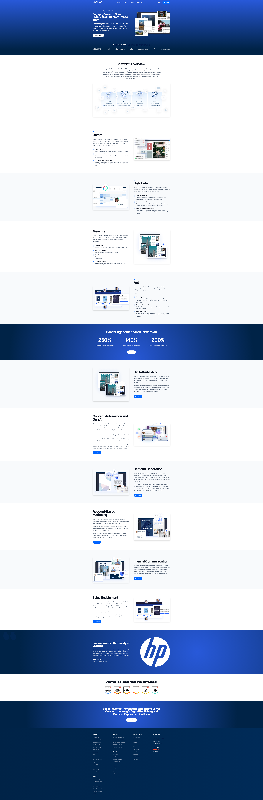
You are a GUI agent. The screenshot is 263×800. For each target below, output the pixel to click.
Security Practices (136, 756)
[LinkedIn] (156, 734)
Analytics (94, 757)
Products (126, 2)
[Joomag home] (97, 2)
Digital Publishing (96, 779)
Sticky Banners (96, 749)
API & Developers (116, 761)
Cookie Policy (135, 754)
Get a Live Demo (98, 35)
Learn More (138, 396)
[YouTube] (159, 734)
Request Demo (131, 719)
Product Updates (116, 773)
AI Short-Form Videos (97, 771)
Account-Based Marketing (98, 781)
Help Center (135, 739)
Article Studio (95, 766)
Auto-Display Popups (97, 747)
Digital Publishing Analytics (118, 747)
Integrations (95, 762)
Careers (114, 771)
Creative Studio (96, 737)
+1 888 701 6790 (156, 741)
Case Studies (139, 2)
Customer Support (136, 737)
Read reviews (155, 751)
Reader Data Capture (117, 744)
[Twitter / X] (153, 734)
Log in (159, 2)
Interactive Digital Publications (119, 742)
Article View (95, 764)
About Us (114, 768)
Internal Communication (98, 788)
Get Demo (166, 2)
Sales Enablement (96, 786)
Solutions (119, 2)
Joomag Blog (115, 754)
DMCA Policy (135, 759)
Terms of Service (136, 749)
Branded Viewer (96, 744)
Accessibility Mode (97, 742)
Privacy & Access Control (98, 739)
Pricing (132, 2)
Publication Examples (117, 759)
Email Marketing (96, 752)
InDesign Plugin (96, 769)
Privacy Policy (135, 751)
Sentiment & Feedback (97, 759)
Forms (94, 754)
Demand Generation (97, 783)
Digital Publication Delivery (118, 737)
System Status (135, 742)
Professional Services (97, 791)
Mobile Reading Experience (118, 739)
